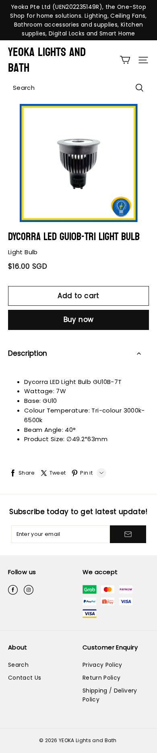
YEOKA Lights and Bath (47, 60)
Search (18, 665)
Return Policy (102, 678)
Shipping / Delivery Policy (110, 695)
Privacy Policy (102, 665)
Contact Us (24, 678)
